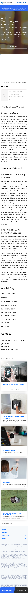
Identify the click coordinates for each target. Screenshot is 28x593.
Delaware (7, 82)
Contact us (12, 94)
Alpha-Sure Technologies (22, 82)
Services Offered (18, 78)
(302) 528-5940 (5, 344)
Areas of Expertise (5, 78)
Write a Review (14, 46)
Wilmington (13, 82)
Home (2, 82)
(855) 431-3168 (20, 2)
